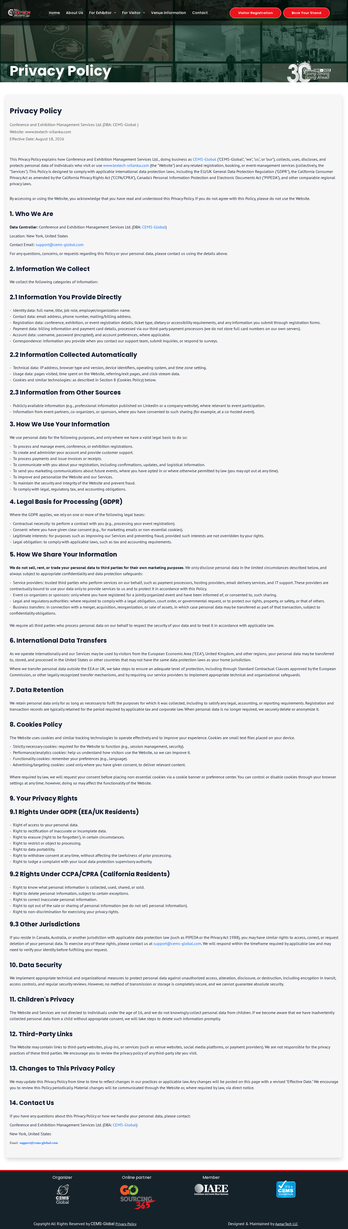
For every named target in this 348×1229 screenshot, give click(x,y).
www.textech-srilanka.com (126, 165)
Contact (200, 12)
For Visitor (131, 12)
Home (54, 12)
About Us (74, 12)
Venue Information (168, 12)
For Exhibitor (100, 12)
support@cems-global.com (60, 244)
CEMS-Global (204, 159)
